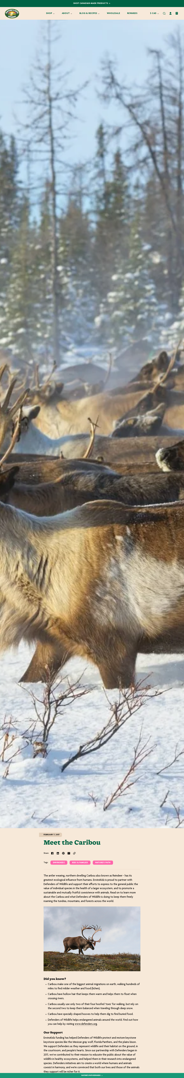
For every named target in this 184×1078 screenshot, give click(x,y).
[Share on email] (69, 853)
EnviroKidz (59, 863)
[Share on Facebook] (52, 853)
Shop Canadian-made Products (91, 3)
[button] (164, 13)
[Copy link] (74, 853)
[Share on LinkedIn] (58, 853)
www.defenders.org (86, 1024)
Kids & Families (80, 863)
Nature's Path (103, 863)
